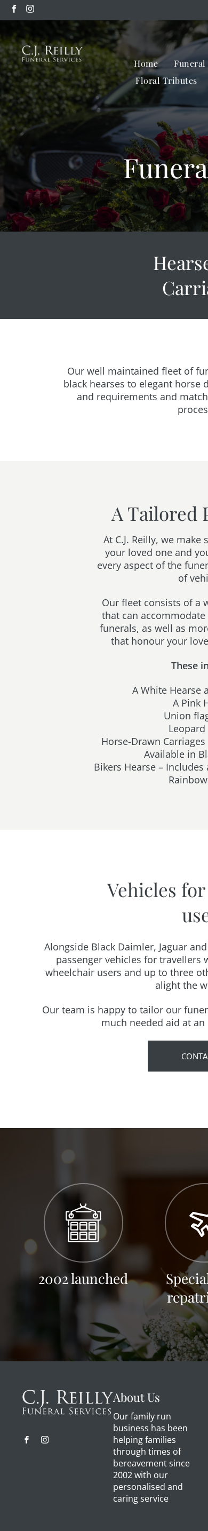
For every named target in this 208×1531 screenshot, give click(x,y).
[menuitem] (146, 63)
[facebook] (14, 10)
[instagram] (30, 10)
